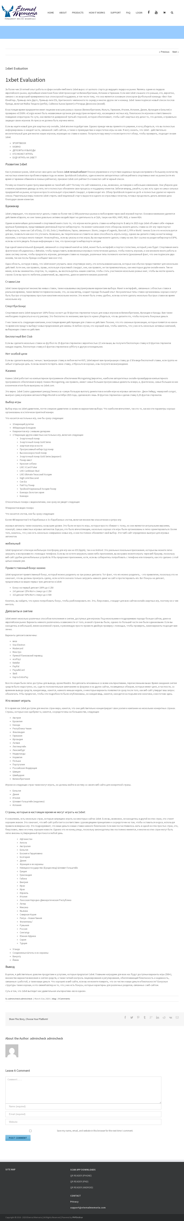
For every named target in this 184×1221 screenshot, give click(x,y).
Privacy (74, 1201)
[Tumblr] (144, 1017)
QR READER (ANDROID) (81, 1187)
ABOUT (63, 12)
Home (51, 12)
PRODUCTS (78, 12)
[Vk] (170, 1017)
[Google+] (151, 1017)
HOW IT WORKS (97, 12)
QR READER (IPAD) (79, 1181)
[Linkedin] (157, 1017)
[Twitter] (131, 1017)
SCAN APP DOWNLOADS (83, 1169)
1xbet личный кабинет (75, 171)
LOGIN (139, 12)
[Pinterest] (138, 1017)
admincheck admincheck (20, 998)
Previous (165, 51)
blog (54, 998)
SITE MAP (10, 1169)
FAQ (128, 12)
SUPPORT (116, 12)
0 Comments (64, 998)
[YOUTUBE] (156, 12)
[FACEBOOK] (149, 12)
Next (174, 51)
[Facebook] (125, 1017)
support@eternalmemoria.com (88, 1207)
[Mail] (177, 1017)
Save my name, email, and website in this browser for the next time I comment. (95, 1130)
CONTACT (75, 1195)
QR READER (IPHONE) (81, 1175)
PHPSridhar (77, 1217)
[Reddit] (164, 1017)
